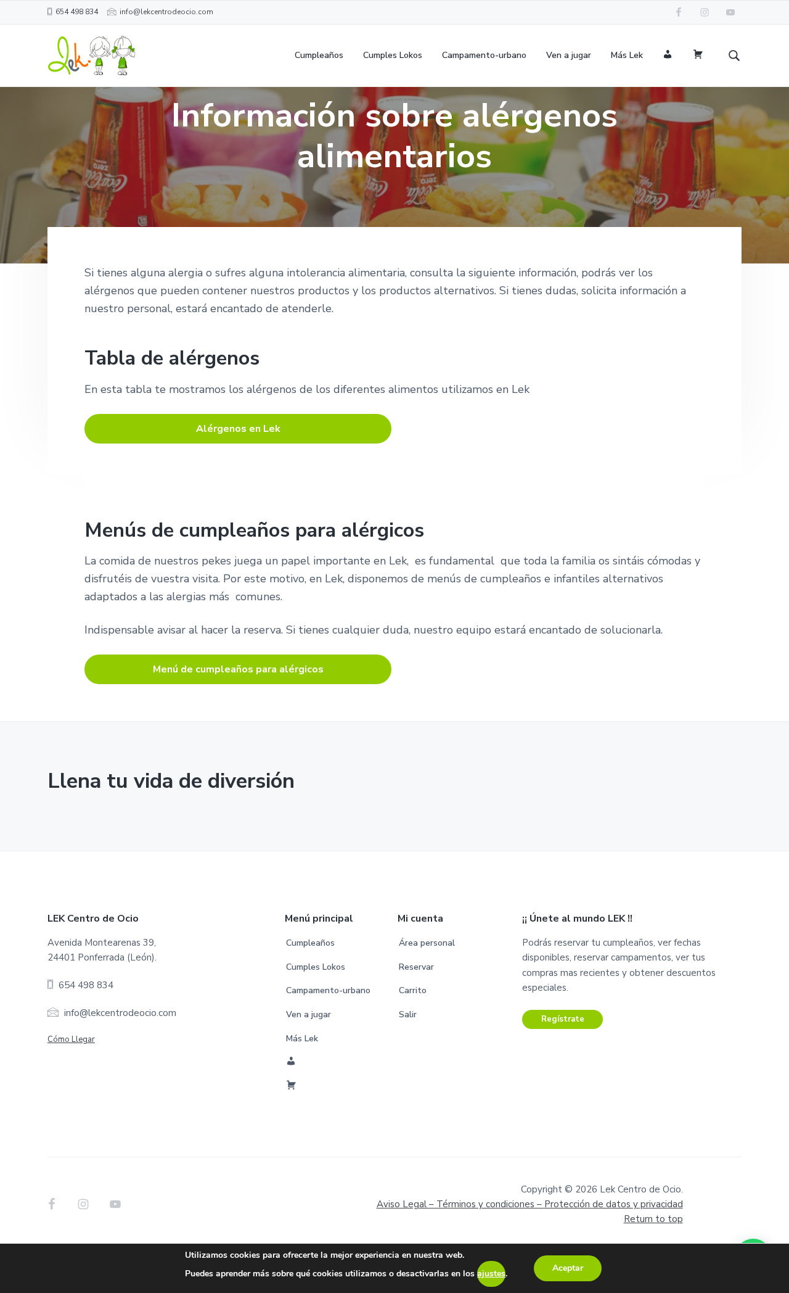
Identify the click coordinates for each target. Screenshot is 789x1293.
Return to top (653, 1219)
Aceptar (567, 1268)
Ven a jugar (308, 1014)
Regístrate (562, 1019)
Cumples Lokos (315, 967)
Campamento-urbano (328, 990)
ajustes (491, 1273)
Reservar (416, 967)
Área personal (427, 943)
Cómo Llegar (71, 1039)
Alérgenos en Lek (238, 429)
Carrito (413, 990)
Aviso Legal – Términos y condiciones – (530, 1204)
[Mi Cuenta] (668, 56)
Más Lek (302, 1038)
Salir (408, 1014)
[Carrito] (698, 56)
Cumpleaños (310, 943)
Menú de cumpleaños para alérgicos (238, 669)
